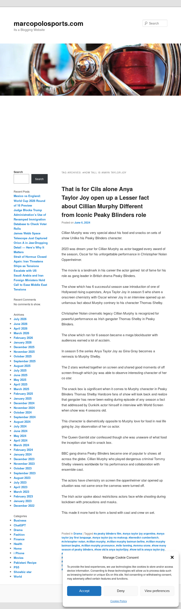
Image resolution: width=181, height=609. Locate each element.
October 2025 (23, 356)
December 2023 (24, 459)
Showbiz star (23, 572)
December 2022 (24, 505)
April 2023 (20, 487)
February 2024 (23, 450)
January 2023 (23, 501)
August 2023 (22, 478)
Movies (18, 558)
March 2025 (21, 389)
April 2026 (20, 328)
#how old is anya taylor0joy (111, 549)
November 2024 (24, 408)
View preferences (157, 591)
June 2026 (20, 324)
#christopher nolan (73, 541)
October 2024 (23, 412)
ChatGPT (20, 525)
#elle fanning (124, 545)
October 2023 (23, 468)
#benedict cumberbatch (143, 537)
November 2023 (24, 463)
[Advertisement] (90, 129)
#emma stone (142, 545)
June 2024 (20, 431)
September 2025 (25, 361)
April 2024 (20, 440)
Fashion (19, 534)
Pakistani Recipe (25, 562)
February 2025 (23, 393)
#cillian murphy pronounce (98, 545)
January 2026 (23, 342)
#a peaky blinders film (107, 533)
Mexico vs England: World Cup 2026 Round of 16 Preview (29, 200)
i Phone (19, 553)
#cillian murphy (96, 541)
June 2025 (20, 375)
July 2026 (20, 319)
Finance (19, 539)
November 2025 (24, 351)
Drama (78, 533)
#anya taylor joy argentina (139, 533)
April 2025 (20, 384)
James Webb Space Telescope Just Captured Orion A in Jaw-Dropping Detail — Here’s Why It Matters (31, 242)
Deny (121, 591)
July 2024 (20, 426)
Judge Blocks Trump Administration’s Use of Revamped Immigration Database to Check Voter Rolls (30, 219)
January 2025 (23, 398)
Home (18, 548)
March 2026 (21, 333)
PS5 (16, 567)
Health (18, 544)
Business (20, 520)
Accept (84, 591)
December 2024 (24, 403)
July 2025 (20, 370)
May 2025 (20, 380)
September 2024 (25, 417)
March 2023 (21, 491)
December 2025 (24, 347)
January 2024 (23, 454)
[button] (172, 557)
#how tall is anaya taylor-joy (147, 549)
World (18, 576)
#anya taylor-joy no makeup (109, 537)
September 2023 (25, 473)
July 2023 (20, 482)
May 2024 (20, 436)
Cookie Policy (118, 601)
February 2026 (23, 338)
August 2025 (22, 366)
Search (18, 172)
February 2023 (23, 496)
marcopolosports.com (48, 23)
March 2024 (21, 445)
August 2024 (22, 421)
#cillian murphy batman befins (126, 541)
